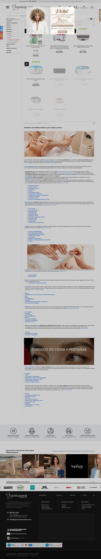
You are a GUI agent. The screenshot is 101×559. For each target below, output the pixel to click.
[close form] (74, 7)
